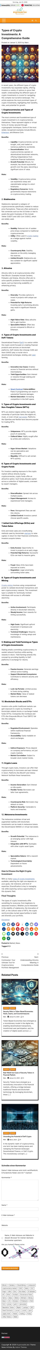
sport (30, 1310)
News (18, 943)
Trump (29, 1313)
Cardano (12, 1285)
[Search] (35, 20)
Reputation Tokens (8, 1307)
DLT (32, 1288)
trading (22, 1313)
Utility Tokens (6, 1317)
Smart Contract (17, 389)
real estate (23, 417)
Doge (4, 1291)
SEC (32, 1307)
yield (33, 355)
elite (9, 1291)
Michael (23, 1298)
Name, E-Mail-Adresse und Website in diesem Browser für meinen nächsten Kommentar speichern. (19, 1237)
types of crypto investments (24, 879)
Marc (27, 42)
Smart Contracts (7, 1310)
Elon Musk (22, 1291)
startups (27, 533)
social (24, 1310)
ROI (9, 946)
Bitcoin (4, 1285)
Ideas (10, 1298)
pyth (15, 1304)
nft (9, 1301)
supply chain (6, 1313)
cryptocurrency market (9, 1288)
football (15, 1294)
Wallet (15, 1317)
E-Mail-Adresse (8, 1215)
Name (4, 1205)
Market (12, 943)
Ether (8, 1294)
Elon (15, 1291)
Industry (6, 1008)
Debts (27, 1288)
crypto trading (32, 236)
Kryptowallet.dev (23, 1345)
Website (5, 1225)
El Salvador (31, 1291)
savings (25, 1307)
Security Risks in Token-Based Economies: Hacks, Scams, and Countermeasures (18, 1012)
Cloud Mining (21, 1285)
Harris (4, 1298)
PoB (31, 1301)
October (15, 1301)
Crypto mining (7, 585)
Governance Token (26, 1294)
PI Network (24, 1301)
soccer (17, 1310)
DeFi (21, 342)
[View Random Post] (32, 20)
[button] (4, 924)
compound (31, 1285)
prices (9, 1304)
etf (3, 1294)
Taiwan (15, 1313)
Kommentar (7, 1177)
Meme (16, 1298)
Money (30, 1298)
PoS (3, 1304)
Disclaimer (6, 920)
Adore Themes (21, 1347)
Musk (4, 1301)
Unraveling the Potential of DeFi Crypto (17, 1136)
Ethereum (5, 132)
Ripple (19, 1307)
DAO (20, 1288)
